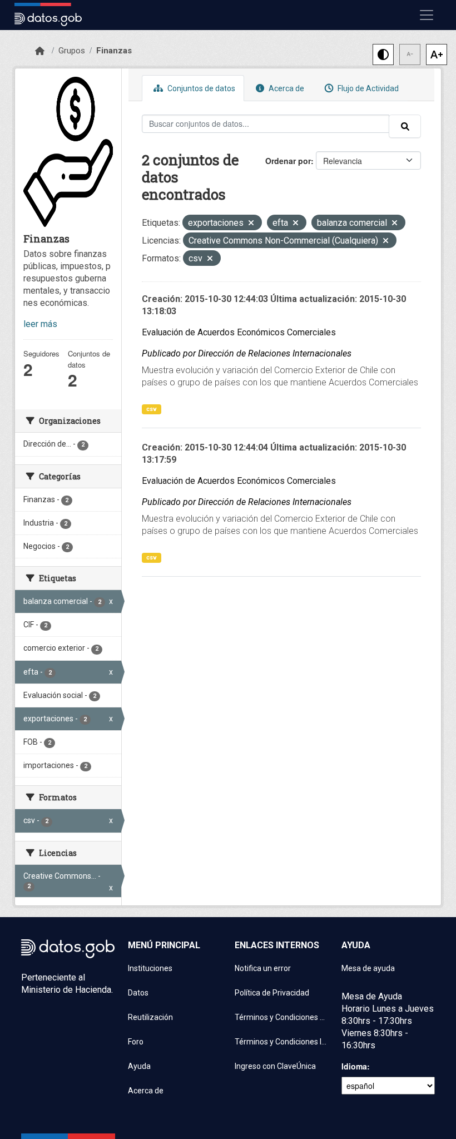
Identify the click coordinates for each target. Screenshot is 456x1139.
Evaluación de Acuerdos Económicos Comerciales (239, 332)
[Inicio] (39, 51)
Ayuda (139, 1066)
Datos (138, 992)
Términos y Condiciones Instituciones (281, 1041)
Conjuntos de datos (200, 88)
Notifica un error (263, 968)
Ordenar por (288, 160)
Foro (135, 1041)
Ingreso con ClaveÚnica (275, 1066)
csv (151, 409)
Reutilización (150, 1017)
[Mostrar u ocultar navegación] (427, 15)
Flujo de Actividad (367, 88)
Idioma (354, 1066)
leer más (40, 324)
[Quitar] (251, 223)
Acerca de (285, 88)
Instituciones (150, 968)
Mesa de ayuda (368, 968)
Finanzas (114, 51)
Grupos (71, 51)
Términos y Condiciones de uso (281, 1017)
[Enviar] (405, 126)
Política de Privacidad (272, 992)
